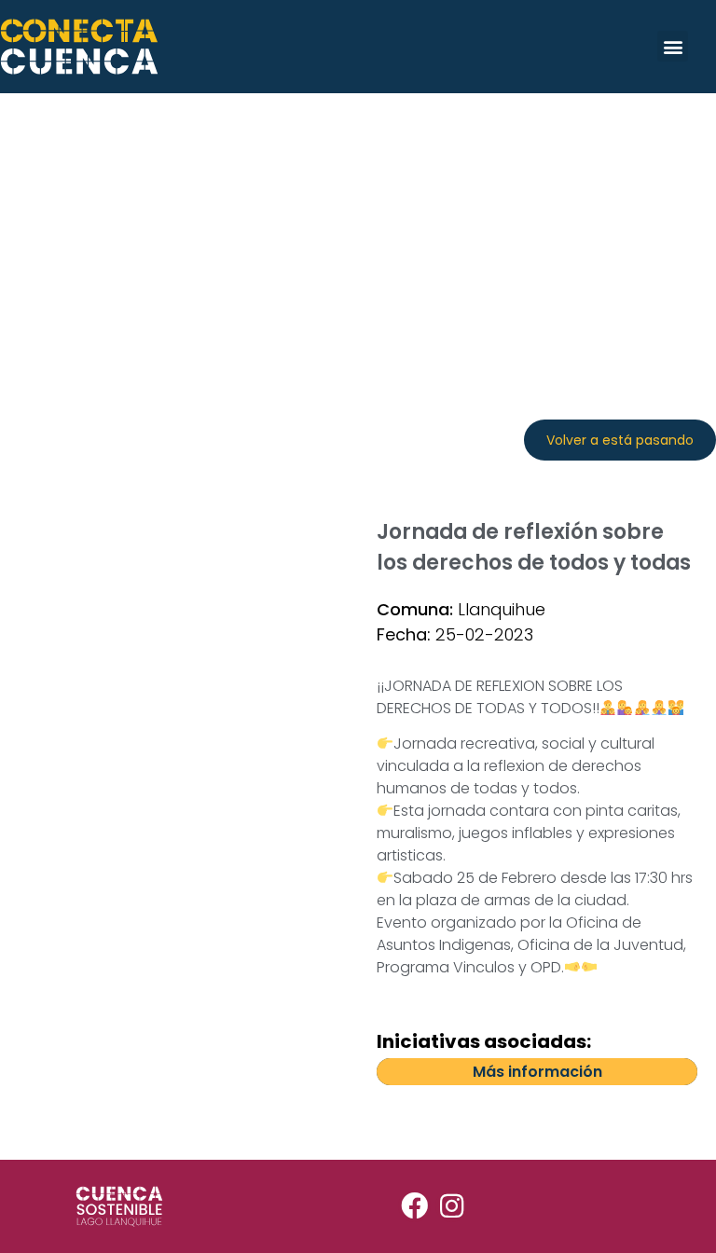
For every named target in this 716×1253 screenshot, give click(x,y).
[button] (672, 46)
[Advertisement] (358, 233)
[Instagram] (451, 1206)
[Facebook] (414, 1206)
